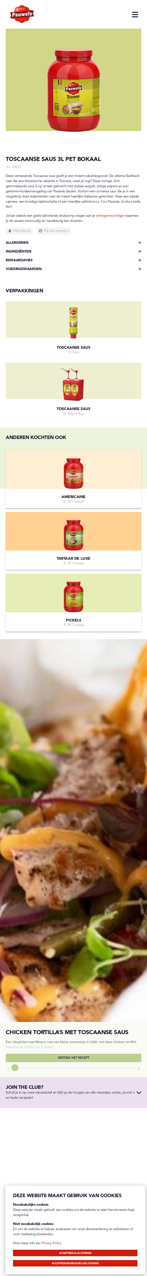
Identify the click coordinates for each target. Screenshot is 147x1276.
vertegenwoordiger (110, 215)
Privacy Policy (51, 1243)
